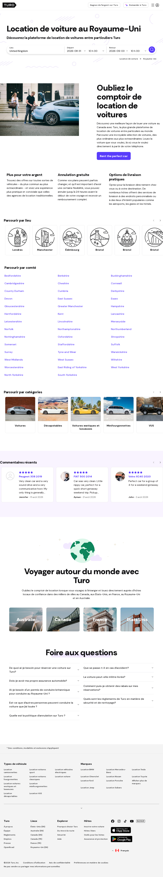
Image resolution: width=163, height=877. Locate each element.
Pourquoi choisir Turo (67, 826)
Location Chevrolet (90, 776)
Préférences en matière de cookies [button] (91, 863)
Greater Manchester (70, 306)
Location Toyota (139, 776)
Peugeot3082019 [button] (30, 476)
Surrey (8, 352)
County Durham (14, 290)
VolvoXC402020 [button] (139, 476)
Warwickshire (119, 352)
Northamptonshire (69, 329)
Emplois (7, 839)
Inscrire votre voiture (94, 826)
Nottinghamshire (14, 336)
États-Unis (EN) (38, 826)
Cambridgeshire (14, 283)
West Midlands (13, 359)
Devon (8, 298)
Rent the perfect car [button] (114, 156)
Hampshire (117, 306)
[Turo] (10, 5)
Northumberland (121, 329)
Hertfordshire (12, 313)
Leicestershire (13, 321)
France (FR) (36, 843)
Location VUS (35, 793)
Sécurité (61, 835)
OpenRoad (9, 847)
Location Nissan (113, 776)
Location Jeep (87, 788)
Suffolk (115, 344)
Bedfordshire (12, 275)
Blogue (140, 821)
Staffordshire (66, 344)
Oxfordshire (65, 336)
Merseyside (118, 321)
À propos (8, 826)
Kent (61, 313)
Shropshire (117, 336)
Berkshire (63, 275)
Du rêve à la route (65, 831)
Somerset (10, 344)
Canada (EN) (36, 835)
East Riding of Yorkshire (72, 367)
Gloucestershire (14, 306)
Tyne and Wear (67, 352)
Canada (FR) (36, 839)
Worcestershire (13, 367)
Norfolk (8, 329)
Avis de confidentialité (59, 863)
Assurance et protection (96, 839)
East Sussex (65, 298)
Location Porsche (114, 781)
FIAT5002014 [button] (83, 476)
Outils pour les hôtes (94, 835)
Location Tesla (138, 769)
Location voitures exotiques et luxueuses (12, 786)
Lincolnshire (65, 321)
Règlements (9, 835)
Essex (114, 298)
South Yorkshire (67, 374)
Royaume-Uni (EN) (39, 847)
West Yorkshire (120, 367)
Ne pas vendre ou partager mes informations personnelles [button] (32, 866)
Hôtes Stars (90, 831)
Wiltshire (116, 359)
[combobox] (36, 51)
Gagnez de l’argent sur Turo (104, 5)
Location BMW (87, 769)
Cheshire (63, 283)
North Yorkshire (13, 374)
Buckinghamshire (121, 275)
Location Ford (87, 781)
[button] (155, 5)
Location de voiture (129, 59)
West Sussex (65, 359)
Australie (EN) (37, 831)
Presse (7, 843)
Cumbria (63, 290)
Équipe (7, 831)
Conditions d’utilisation (34, 863)
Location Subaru (114, 788)
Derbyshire (117, 290)
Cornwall (116, 283)
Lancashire (117, 313)
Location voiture (63, 776)
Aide (59, 839)
